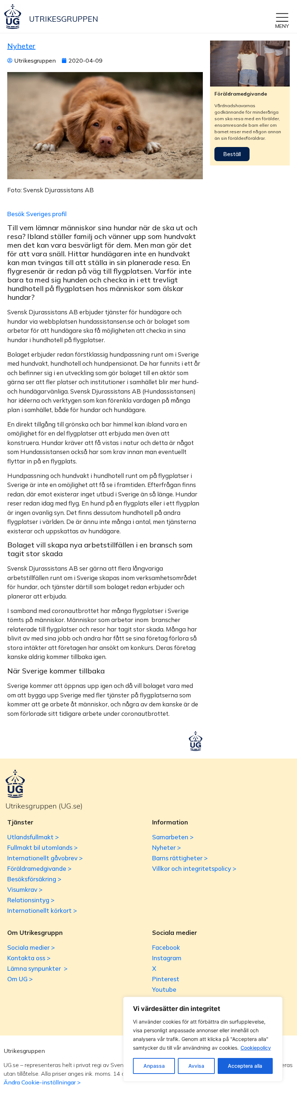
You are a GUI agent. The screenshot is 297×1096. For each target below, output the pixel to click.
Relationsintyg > (30, 900)
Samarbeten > (172, 837)
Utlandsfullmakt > (33, 837)
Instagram (166, 958)
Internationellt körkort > (42, 910)
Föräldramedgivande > (39, 868)
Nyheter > (166, 847)
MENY (282, 26)
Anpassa (154, 1066)
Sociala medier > (31, 947)
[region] (203, 1039)
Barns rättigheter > (180, 858)
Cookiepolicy (255, 1048)
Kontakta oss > (28, 958)
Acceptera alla (245, 1066)
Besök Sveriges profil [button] (37, 214)
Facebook (166, 947)
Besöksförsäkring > (34, 879)
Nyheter (21, 45)
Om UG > (20, 979)
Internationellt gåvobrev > (45, 858)
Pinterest (165, 979)
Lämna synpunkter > (37, 968)
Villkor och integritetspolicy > (194, 868)
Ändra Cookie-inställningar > (42, 1082)
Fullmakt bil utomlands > (42, 847)
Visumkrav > (24, 889)
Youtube (164, 989)
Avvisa (196, 1066)
